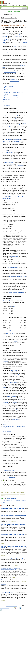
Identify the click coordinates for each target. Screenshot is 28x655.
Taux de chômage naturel (8, 429)
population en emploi (14, 81)
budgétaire (11, 276)
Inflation (3, 584)
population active (14, 79)
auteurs (6, 495)
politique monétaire (9, 152)
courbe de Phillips (14, 118)
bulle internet (22, 417)
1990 (20, 399)
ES (26, 1)
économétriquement (18, 36)
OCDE (15, 46)
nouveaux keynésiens (9, 162)
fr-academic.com (5, 2)
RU (18, 1)
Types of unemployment (7, 592)
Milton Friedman (6, 141)
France (7, 333)
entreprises (10, 126)
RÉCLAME (15, 606)
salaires (20, 124)
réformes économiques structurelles (16, 292)
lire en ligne (12, 477)
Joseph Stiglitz (13, 382)
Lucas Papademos (13, 43)
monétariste (9, 139)
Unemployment (5, 579)
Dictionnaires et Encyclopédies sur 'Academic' (13, 5)
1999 (12, 333)
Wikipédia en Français (14, 11)
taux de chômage (7, 39)
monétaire (17, 276)
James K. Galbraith (11, 396)
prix (14, 70)
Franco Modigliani (18, 374)
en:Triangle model (10, 164)
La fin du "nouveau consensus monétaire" (11, 464)
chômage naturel (17, 139)
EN (20, 1)
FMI (9, 300)
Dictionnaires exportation (4, 608)
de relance (23, 276)
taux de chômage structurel (10, 72)
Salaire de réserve (7, 431)
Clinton (4, 387)
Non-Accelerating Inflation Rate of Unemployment (13, 524)
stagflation (5, 156)
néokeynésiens (21, 138)
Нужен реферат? (11, 498)
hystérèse (5, 361)
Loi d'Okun (5, 424)
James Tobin (20, 165)
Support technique (9, 606)
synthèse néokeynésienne (12, 267)
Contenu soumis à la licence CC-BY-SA (9, 492)
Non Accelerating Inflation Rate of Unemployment (13, 515)
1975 (16, 110)
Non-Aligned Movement (20, 500)
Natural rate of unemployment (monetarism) (12, 558)
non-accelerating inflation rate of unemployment (13, 508)
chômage (14, 402)
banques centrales (14, 256)
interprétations (8, 14)
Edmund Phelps (15, 141)
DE (23, 1)
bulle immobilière (15, 419)
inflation (5, 40)
